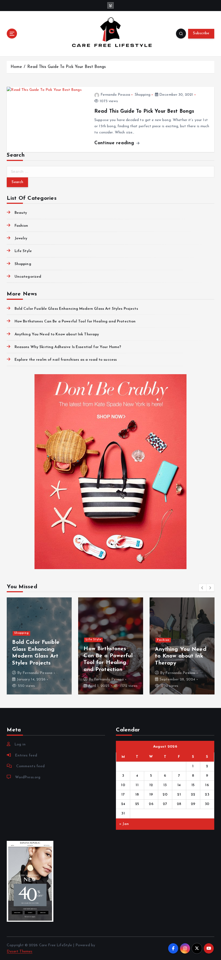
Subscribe (201, 33)
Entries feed (26, 755)
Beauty (21, 213)
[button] (202, 588)
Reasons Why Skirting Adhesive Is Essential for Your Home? (68, 347)
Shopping (142, 95)
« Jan (124, 824)
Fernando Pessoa (115, 95)
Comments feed (30, 766)
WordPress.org (27, 777)
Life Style (23, 251)
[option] (39, 645)
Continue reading (115, 143)
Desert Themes (19, 951)
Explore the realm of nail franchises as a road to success (66, 360)
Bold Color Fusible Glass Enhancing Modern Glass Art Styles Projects (76, 309)
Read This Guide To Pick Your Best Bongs (66, 67)
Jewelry (21, 238)
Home (16, 67)
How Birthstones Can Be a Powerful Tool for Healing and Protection (75, 321)
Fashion (21, 226)
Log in (20, 744)
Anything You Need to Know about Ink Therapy (57, 334)
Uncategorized (28, 276)
